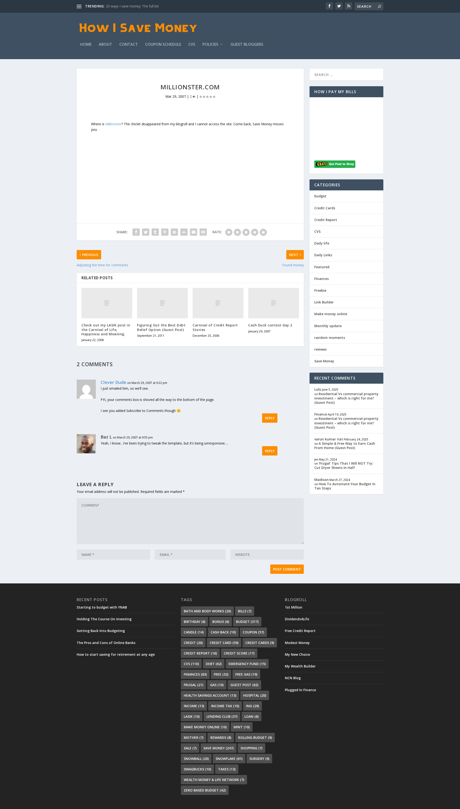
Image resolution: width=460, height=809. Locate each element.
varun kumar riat (328, 439)
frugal (193, 685)
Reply (270, 418)
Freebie (320, 290)
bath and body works (207, 611)
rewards (220, 737)
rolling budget (255, 737)
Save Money (324, 361)
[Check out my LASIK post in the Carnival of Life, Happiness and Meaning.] (106, 303)
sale (190, 748)
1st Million (293, 607)
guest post (244, 685)
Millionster (113, 124)
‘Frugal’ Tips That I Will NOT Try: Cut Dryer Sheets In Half (343, 465)
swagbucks (197, 769)
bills (244, 611)
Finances (321, 278)
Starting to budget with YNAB (102, 607)
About (105, 44)
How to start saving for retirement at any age (116, 654)
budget (320, 196)
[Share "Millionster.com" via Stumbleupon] (184, 232)
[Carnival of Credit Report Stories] (218, 303)
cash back (223, 632)
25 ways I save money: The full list (132, 6)
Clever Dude (113, 382)
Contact (128, 44)
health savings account (210, 695)
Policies (210, 44)
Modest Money (297, 642)
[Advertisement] (190, 165)
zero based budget (205, 790)
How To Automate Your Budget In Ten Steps (344, 486)
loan (251, 716)
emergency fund (247, 663)
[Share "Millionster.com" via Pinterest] (165, 232)
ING (252, 706)
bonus (220, 621)
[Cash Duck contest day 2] (273, 303)
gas (217, 685)
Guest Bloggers (246, 44)
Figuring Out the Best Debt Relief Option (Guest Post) (161, 327)
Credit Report (325, 219)
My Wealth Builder (300, 666)
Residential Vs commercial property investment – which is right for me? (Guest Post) (346, 398)
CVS (191, 44)
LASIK (192, 716)
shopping (251, 748)
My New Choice (297, 654)
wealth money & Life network (214, 779)
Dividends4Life (297, 619)
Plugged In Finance (300, 690)
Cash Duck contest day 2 (270, 325)
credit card (224, 642)
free (221, 674)
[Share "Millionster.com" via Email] (193, 232)
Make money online (330, 314)
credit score (239, 653)
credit (193, 642)
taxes (227, 769)
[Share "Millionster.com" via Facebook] (136, 232)
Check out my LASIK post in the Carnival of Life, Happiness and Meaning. (105, 329)
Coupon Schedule (163, 44)
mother (193, 737)
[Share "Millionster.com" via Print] (203, 232)
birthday (194, 621)
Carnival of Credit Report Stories (215, 327)
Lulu (317, 389)
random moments (329, 337)
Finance (320, 414)
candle (194, 632)
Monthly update (328, 326)
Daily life (321, 243)
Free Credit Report (300, 630)
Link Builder (324, 302)
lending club (222, 716)
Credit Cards (324, 208)
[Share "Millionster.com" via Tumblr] (155, 232)
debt (214, 663)
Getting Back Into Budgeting (101, 630)
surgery (259, 758)
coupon (253, 632)
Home (86, 44)
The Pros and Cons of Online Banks (106, 642)
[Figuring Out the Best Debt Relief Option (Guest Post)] (162, 303)
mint (242, 727)
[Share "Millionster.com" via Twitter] (145, 232)
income (194, 706)
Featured (321, 267)
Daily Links (323, 255)
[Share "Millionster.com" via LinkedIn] (174, 232)
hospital (254, 695)
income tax (225, 706)
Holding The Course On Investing (104, 619)
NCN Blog (293, 678)
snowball (196, 758)
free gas (246, 674)
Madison (321, 479)
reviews (320, 349)
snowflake (229, 758)
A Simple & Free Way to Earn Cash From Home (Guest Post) (344, 445)
